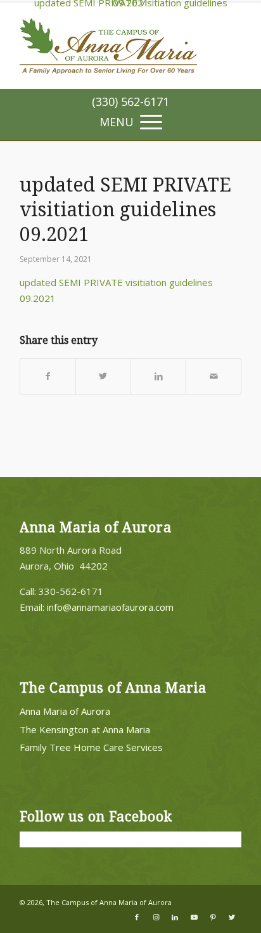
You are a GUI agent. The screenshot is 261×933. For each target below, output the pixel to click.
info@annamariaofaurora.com (110, 607)
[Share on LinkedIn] (158, 376)
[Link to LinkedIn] (174, 917)
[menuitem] (130, 101)
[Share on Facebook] (47, 376)
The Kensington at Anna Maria (85, 729)
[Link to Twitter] (231, 917)
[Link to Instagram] (155, 917)
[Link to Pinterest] (212, 917)
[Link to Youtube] (193, 917)
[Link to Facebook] (136, 917)
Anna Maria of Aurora (65, 711)
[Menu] (130, 120)
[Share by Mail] (213, 376)
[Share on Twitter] (103, 376)
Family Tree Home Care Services (91, 747)
